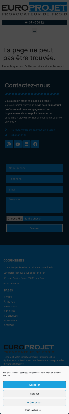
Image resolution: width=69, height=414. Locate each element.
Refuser (34, 393)
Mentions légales (33, 410)
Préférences (34, 402)
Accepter (34, 384)
